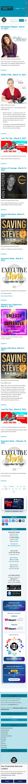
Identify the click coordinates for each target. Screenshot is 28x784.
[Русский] (26, 11)
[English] (26, 0)
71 (10, 489)
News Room (3, 737)
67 (21, 486)
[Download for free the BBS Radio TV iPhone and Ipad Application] (14, 593)
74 (20, 489)
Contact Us (3, 743)
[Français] (26, 4)
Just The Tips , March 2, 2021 (13, 409)
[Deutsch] (26, 6)
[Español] (26, 13)
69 (3, 489)
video (16, 539)
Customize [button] (3, 777)
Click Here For (14, 544)
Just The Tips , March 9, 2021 (13, 138)
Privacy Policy (4, 745)
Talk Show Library (4, 732)
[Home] (4, 20)
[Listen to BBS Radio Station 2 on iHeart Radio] (14, 628)
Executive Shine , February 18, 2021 (13, 442)
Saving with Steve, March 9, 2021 (13, 215)
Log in (22, 8)
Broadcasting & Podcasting (7, 728)
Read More (4, 70)
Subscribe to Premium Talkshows (7, 8)
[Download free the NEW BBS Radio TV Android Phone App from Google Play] (14, 587)
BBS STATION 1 (14, 557)
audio (16, 534)
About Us (3, 741)
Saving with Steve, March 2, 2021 (13, 349)
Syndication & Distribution (6, 736)
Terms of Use (4, 747)
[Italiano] (26, 8)
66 (18, 486)
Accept (20, 781)
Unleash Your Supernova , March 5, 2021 (11, 306)
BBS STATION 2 (14, 565)
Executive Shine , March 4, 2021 (12, 259)
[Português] (26, 9)
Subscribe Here (14, 679)
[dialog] (14, 774)
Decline (7, 781)
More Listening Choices (14, 545)
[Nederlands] (26, 2)
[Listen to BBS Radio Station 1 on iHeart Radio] (14, 619)
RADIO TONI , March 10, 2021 (13, 75)
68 (24, 486)
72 (13, 489)
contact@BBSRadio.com (12, 704)
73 (16, 489)
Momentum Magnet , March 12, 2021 (12, 28)
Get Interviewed (4, 734)
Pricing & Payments (5, 730)
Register (18, 8)
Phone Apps (3, 739)
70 (6, 489)
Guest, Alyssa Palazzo (6, 296)
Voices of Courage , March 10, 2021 (14, 169)
